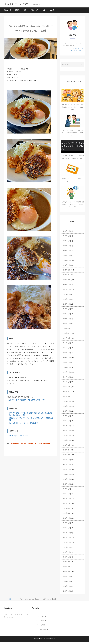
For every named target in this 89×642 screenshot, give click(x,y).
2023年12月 (67, 387)
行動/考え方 (34, 10)
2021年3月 (66, 547)
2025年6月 (66, 299)
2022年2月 (66, 494)
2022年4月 (66, 484)
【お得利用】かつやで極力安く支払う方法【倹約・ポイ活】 (27, 400)
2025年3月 (66, 314)
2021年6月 (66, 533)
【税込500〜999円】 (43, 443)
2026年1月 (66, 265)
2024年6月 (66, 357)
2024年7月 (66, 353)
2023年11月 (66, 391)
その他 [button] (52, 10)
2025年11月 (66, 275)
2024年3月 (66, 372)
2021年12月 (67, 503)
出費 (44, 10)
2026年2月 (66, 260)
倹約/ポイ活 (7, 10)
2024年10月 (67, 338)
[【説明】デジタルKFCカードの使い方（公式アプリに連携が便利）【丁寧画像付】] (72, 120)
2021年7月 (66, 528)
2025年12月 (67, 270)
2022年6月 (66, 474)
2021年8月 (66, 523)
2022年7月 (66, 469)
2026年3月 (66, 255)
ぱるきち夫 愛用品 (41, 620)
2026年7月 (66, 236)
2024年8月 (66, 348)
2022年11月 (66, 450)
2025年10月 (67, 280)
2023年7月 (66, 411)
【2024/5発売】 (14, 443)
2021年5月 (66, 537)
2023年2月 (66, 435)
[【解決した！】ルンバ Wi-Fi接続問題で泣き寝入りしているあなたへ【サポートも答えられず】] (72, 192)
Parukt (40, 638)
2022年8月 (66, 464)
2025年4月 (66, 309)
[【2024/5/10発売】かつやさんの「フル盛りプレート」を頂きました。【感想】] (30, 51)
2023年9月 (66, 401)
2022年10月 (67, 455)
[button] (60, 10)
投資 (25, 10)
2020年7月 (66, 586)
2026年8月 (66, 231)
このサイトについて (78, 48)
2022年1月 (66, 498)
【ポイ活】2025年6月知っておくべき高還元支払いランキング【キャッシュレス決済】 (73, 107)
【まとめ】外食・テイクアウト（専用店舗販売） (24, 423)
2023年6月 (66, 416)
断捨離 (17, 10)
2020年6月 (66, 591)
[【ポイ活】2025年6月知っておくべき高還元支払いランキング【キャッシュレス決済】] (72, 95)
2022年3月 (66, 489)
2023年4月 (66, 425)
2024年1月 (66, 382)
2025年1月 (66, 323)
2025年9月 (66, 284)
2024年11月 (66, 333)
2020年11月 (66, 567)
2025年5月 (66, 304)
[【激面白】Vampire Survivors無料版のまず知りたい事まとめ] (72, 169)
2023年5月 (66, 421)
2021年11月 (66, 508)
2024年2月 (66, 377)
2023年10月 (67, 396)
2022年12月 (67, 445)
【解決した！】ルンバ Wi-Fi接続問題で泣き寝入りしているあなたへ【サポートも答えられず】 (72, 204)
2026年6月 (66, 241)
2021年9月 (66, 518)
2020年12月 (67, 562)
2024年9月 (66, 343)
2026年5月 (66, 246)
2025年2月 (66, 318)
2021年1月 (66, 557)
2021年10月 (67, 513)
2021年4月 (66, 542)
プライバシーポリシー (77, 51)
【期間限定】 (32, 443)
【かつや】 (23, 443)
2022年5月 (66, 479)
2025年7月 (66, 294)
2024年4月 (66, 367)
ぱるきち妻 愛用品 (41, 625)
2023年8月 (66, 406)
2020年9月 (66, 576)
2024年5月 (66, 362)
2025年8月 (66, 289)
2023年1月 (66, 440)
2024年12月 (67, 328)
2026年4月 (66, 250)
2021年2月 (66, 552)
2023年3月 (66, 430)
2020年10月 (67, 571)
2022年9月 (66, 460)
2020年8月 (66, 581)
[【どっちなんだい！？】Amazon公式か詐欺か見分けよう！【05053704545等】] (72, 146)
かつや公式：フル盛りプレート (18, 435)
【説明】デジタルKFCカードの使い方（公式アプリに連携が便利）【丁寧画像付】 (73, 133)
